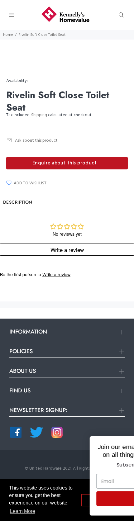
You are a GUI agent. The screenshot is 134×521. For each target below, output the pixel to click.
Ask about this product (36, 140)
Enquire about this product (64, 163)
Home (8, 35)
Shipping (39, 115)
